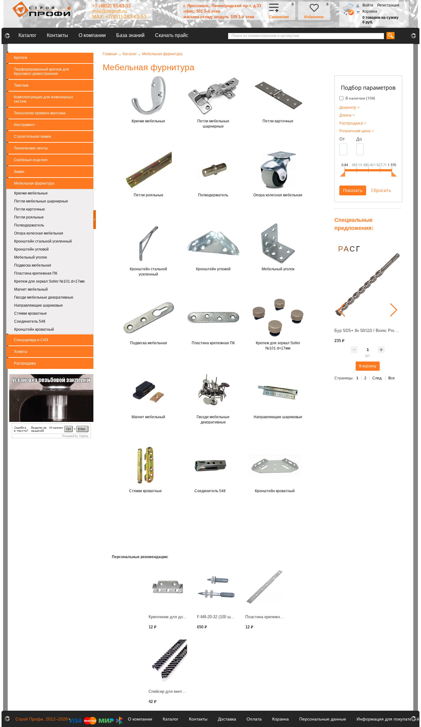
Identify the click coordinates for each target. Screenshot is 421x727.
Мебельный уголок (30, 257)
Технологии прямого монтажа (40, 113)
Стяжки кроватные (30, 313)
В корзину (367, 366)
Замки (19, 171)
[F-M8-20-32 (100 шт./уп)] (216, 587)
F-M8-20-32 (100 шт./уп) (218, 617)
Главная (110, 54)
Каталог (27, 35)
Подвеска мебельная (32, 265)
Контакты (57, 35)
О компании (92, 35)
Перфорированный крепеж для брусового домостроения (41, 71)
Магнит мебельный (31, 289)
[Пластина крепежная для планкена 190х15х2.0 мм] (264, 587)
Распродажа (25, 363)
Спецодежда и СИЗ (31, 340)
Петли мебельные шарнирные (41, 201)
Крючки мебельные (31, 193)
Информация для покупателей (388, 719)
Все (391, 378)
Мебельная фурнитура (34, 183)
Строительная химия (32, 136)
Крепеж (20, 57)
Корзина (369, 11)
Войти (368, 5)
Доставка (227, 719)
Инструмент (24, 125)
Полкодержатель (29, 225)
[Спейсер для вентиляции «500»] (168, 661)
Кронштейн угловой (31, 249)
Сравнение (279, 17)
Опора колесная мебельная (38, 233)
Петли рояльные (29, 217)
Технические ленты (31, 148)
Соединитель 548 (29, 321)
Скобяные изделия (30, 160)
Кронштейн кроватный (34, 329)
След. (377, 378)
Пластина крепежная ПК (35, 273)
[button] (341, 310)
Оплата (254, 719)
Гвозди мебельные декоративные (43, 297)
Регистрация (388, 5)
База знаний (130, 35)
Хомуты (20, 351)
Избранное (314, 17)
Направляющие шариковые (38, 305)
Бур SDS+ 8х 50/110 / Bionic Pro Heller (370, 330)
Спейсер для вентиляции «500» (178, 691)
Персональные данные (322, 719)
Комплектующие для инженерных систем (43, 99)
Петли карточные (29, 209)
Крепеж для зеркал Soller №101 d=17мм (49, 281)
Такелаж (21, 85)
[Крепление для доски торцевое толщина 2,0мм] (168, 587)
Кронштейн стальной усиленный (43, 241)
